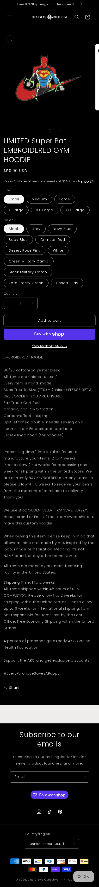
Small (14, 199)
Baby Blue (18, 239)
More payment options (49, 346)
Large (64, 199)
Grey (36, 228)
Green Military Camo (29, 261)
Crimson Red (52, 239)
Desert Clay (67, 283)
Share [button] (14, 687)
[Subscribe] (84, 777)
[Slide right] (60, 131)
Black (14, 228)
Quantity (10, 293)
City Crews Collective (43, 879)
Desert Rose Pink (24, 250)
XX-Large (44, 210)
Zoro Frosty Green (26, 283)
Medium (39, 199)
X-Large (16, 210)
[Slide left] (39, 131)
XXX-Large (75, 210)
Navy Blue (62, 228)
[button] (9, 17)
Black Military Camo (28, 272)
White (58, 250)
